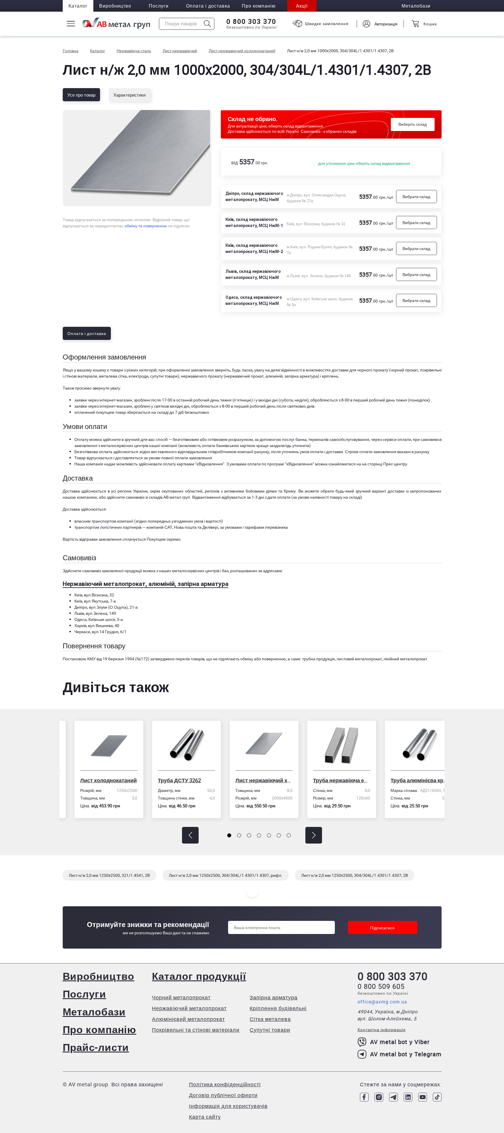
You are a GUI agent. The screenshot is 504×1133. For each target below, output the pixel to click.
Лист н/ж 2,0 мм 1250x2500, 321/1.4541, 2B (109, 875)
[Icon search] (207, 23)
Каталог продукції (199, 976)
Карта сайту (205, 1116)
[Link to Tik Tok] (437, 1097)
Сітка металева (270, 1018)
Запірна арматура (274, 997)
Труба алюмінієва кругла (407, 780)
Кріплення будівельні (278, 1008)
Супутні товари (270, 1029)
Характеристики (129, 95)
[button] (190, 835)
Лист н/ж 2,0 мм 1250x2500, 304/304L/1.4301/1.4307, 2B (354, 875)
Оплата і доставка (208, 6)
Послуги (159, 6)
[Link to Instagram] (378, 1097)
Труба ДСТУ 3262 (167, 780)
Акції (302, 6)
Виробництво (115, 6)
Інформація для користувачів (228, 1105)
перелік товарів (190, 658)
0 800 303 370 (251, 21)
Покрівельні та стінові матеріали (195, 1029)
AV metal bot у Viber (400, 1042)
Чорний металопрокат (181, 997)
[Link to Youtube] (422, 1097)
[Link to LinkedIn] (408, 1097)
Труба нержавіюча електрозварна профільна (329, 780)
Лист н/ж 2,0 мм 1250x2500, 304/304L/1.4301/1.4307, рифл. (225, 875)
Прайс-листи (96, 1047)
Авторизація (386, 24)
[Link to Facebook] (364, 1097)
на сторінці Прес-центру (384, 464)
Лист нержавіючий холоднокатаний (252, 780)
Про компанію (99, 1029)
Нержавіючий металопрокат (189, 1008)
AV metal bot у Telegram (406, 1054)
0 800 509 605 (381, 986)
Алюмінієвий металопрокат (188, 1018)
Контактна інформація (382, 1029)
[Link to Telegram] (393, 1097)
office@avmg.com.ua (382, 1001)
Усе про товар (81, 95)
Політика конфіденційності (225, 1084)
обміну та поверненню (146, 225)
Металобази (94, 1011)
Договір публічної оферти (223, 1095)
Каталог (78, 6)
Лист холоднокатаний (97, 780)
